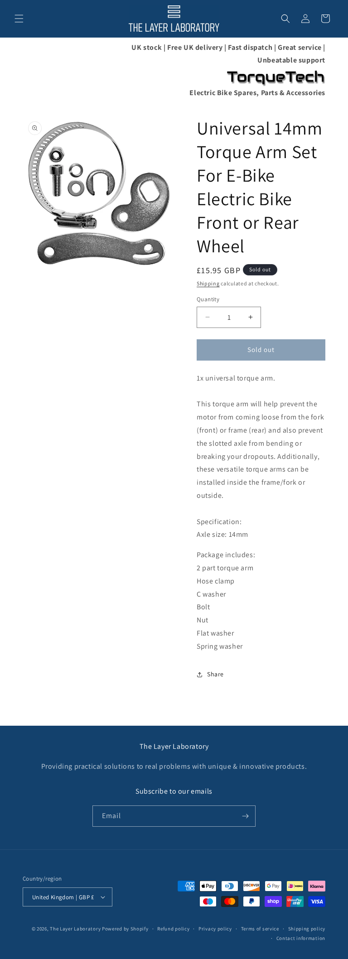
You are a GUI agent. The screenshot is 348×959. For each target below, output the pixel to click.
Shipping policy (307, 928)
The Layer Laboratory (75, 928)
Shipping (208, 283)
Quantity (208, 299)
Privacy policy (215, 928)
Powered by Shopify (125, 928)
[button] (19, 19)
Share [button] (215, 674)
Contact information (300, 938)
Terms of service (260, 928)
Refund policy (173, 928)
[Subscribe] (245, 816)
